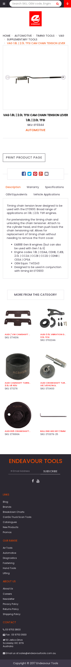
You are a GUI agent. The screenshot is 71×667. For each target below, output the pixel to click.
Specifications (54, 187)
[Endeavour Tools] (35, 18)
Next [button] (63, 77)
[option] (35, 77)
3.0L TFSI (44, 337)
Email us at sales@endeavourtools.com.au (30, 653)
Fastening (8, 563)
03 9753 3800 (13, 629)
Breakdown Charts (13, 512)
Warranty (33, 187)
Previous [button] (7, 77)
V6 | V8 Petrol (48, 385)
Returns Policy (11, 609)
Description (13, 187)
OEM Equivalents (16, 194)
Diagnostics (10, 558)
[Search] (57, 3)
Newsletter (8, 599)
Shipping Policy (11, 614)
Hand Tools (9, 568)
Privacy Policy (10, 604)
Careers (7, 593)
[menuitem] (24, 174)
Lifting (6, 573)
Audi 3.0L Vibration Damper (53, 334)
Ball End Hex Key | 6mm (53, 431)
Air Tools (7, 547)
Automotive (35, 130)
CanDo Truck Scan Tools (17, 517)
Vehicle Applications (46, 194)
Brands (7, 506)
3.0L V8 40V (11, 385)
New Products (10, 527)
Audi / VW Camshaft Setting (18, 334)
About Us (8, 588)
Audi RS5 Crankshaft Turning (18, 431)
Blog (5, 501)
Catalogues (10, 522)
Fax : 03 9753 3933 (16, 634)
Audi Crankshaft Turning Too (53, 382)
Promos (7, 532)
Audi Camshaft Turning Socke (18, 382)
